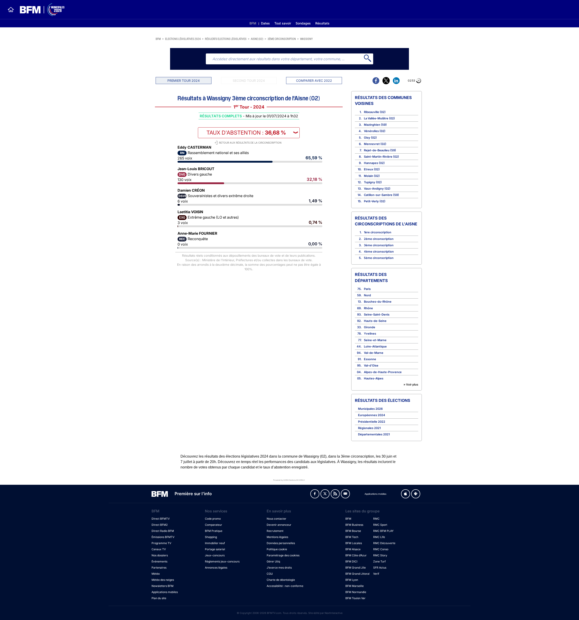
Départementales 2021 (374, 434)
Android (415, 493)
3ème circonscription (282, 38)
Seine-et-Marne (375, 340)
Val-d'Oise (371, 365)
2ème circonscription (379, 239)
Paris (367, 289)
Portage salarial (215, 549)
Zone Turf (379, 561)
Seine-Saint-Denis (376, 314)
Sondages (303, 23)
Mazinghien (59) (375, 124)
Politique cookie (277, 549)
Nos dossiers (160, 555)
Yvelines (370, 333)
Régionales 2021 (369, 428)
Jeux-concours (215, 555)
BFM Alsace (353, 549)
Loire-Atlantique (375, 346)
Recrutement (275, 531)
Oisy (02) (370, 137)
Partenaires (159, 567)
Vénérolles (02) (374, 131)
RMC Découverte (384, 543)
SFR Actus (379, 567)
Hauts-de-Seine (375, 321)
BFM (252, 23)
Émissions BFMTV (163, 537)
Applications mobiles (165, 592)
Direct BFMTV (161, 518)
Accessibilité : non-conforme (285, 586)
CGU (270, 573)
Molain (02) (372, 176)
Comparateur (213, 524)
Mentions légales (277, 537)
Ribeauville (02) (375, 112)
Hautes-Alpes (373, 378)
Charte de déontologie (281, 579)
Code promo (213, 518)
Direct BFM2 (160, 524)
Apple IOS (405, 493)
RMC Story (380, 555)
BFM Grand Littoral (357, 573)
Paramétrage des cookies (283, 555)
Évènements (159, 561)
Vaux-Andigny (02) (377, 188)
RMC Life (379, 537)
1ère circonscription (377, 232)
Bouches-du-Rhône (378, 301)
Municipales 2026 (370, 408)
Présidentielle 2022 (371, 421)
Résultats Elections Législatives (226, 38)
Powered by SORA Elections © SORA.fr (289, 480)
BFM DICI (351, 561)
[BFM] (10, 9)
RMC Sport (380, 524)
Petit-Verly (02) (374, 201)
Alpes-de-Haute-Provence (383, 372)
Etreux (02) (372, 169)
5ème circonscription (379, 258)
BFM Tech (351, 537)
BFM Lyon (351, 579)
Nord (367, 295)
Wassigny (306, 38)
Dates (265, 23)
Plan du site (159, 598)
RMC (376, 518)
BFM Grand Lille (355, 567)
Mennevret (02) (375, 144)
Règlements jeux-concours (222, 561)
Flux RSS (335, 493)
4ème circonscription (379, 251)
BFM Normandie (355, 592)
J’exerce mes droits (279, 567)
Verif (376, 573)
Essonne (370, 359)
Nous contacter (276, 518)
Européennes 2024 (371, 415)
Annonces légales (216, 567)
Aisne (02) (257, 38)
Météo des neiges (163, 579)
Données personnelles (281, 543)
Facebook (314, 493)
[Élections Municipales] (39, 9)
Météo (156, 573)
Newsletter (345, 493)
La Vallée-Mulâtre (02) (379, 118)
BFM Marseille (354, 586)
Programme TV (161, 543)
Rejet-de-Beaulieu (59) (380, 150)
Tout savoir (282, 23)
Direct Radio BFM (163, 531)
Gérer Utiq (273, 561)
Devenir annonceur (279, 524)
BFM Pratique (213, 531)
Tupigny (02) (373, 182)
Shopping (211, 537)
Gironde (369, 327)
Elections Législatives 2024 (183, 38)
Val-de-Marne (373, 353)
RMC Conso (380, 549)
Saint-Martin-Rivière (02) (381, 156)
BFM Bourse (353, 531)
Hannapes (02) (374, 163)
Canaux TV (159, 549)
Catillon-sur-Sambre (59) (381, 195)
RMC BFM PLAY (383, 531)
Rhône (368, 308)
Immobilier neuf (215, 543)
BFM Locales (353, 543)
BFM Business (354, 524)
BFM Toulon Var (355, 598)
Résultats (322, 23)
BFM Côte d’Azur (356, 555)
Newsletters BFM (162, 586)
